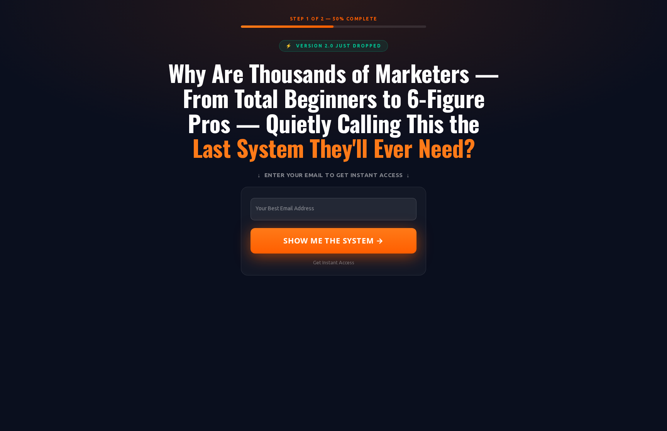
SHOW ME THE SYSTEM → (333, 240)
